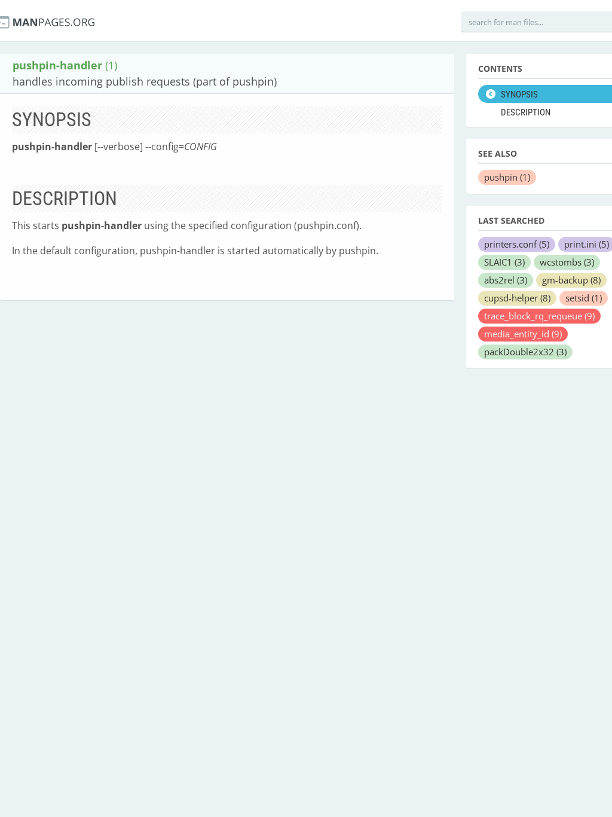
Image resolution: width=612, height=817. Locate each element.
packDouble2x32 (525, 352)
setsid (583, 298)
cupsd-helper (517, 298)
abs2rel (505, 280)
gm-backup (571, 280)
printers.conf (516, 244)
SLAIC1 (504, 262)
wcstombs (567, 262)
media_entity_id (523, 334)
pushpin (507, 177)
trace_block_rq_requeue (539, 316)
